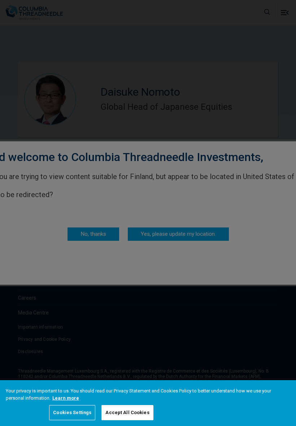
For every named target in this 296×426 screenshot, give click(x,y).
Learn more (65, 398)
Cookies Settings (72, 412)
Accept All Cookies (127, 412)
